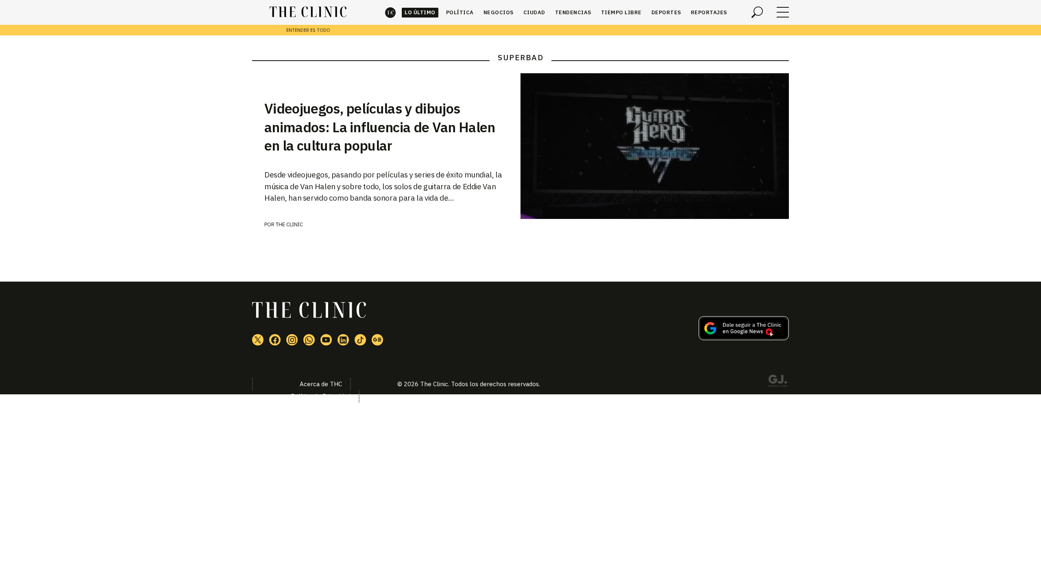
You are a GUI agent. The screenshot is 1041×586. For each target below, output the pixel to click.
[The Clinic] (308, 12)
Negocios (498, 12)
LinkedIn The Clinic (343, 339)
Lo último (420, 12)
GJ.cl (777, 382)
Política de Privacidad (321, 396)
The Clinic (390, 12)
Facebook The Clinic (275, 339)
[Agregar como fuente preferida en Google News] (744, 338)
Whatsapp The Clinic (309, 339)
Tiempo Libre (621, 12)
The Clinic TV (326, 339)
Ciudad (534, 12)
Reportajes (709, 12)
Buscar (757, 12)
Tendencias (573, 12)
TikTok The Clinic (360, 339)
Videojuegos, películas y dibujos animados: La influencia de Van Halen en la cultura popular (379, 127)
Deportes (666, 12)
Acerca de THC (321, 384)
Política (460, 12)
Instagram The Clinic (292, 339)
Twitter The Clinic (258, 339)
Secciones (783, 12)
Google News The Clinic (377, 339)
